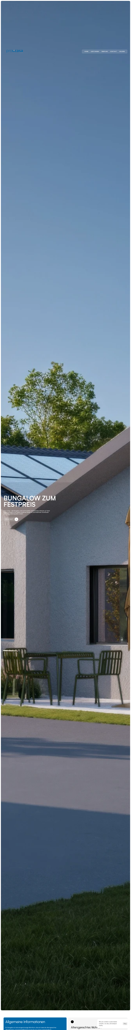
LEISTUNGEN (95, 51)
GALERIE (122, 51)
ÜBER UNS (104, 51)
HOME (86, 51)
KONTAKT (113, 51)
